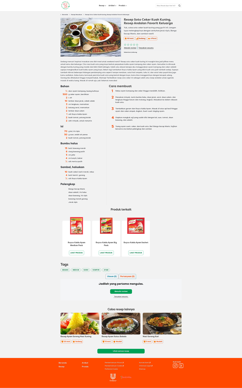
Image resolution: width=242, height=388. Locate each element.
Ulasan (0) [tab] (112, 276)
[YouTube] (181, 367)
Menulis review (121, 291)
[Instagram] (175, 367)
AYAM (106, 270)
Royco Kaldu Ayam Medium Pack (76, 243)
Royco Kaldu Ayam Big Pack (106, 243)
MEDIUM (76, 270)
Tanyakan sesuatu (121, 296)
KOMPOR (96, 270)
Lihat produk (76, 253)
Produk (122, 6)
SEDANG (65, 270)
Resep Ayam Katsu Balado (114, 336)
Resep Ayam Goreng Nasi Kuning (75, 336)
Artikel (112, 6)
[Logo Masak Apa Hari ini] (65, 10)
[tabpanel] (121, 290)
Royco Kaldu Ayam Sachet (136, 242)
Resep (101, 6)
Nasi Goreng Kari (151, 336)
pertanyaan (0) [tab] (127, 276)
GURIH (85, 270)
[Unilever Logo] (113, 381)
